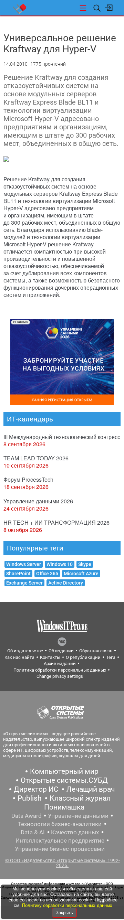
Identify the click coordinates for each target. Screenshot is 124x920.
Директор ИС (36, 789)
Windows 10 (59, 564)
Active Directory (65, 583)
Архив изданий (60, 663)
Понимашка (64, 807)
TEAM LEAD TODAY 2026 (36, 458)
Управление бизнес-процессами (60, 848)
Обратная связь (95, 650)
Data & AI (33, 832)
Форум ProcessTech (28, 479)
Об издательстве (25, 650)
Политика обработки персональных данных (59, 670)
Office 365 (47, 573)
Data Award (26, 815)
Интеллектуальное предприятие (60, 840)
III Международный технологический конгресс (61, 437)
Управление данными (78, 815)
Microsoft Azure (81, 573)
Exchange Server (24, 583)
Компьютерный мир (64, 771)
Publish (30, 798)
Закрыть (64, 912)
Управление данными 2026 (38, 501)
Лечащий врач (90, 789)
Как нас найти (19, 657)
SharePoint (18, 573)
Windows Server (23, 564)
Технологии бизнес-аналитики (60, 824)
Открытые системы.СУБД (64, 780)
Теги (110, 657)
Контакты (50, 657)
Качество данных (75, 832)
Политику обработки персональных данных (67, 905)
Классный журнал (80, 798)
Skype (84, 564)
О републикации (83, 657)
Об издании (61, 650)
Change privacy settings (60, 676)
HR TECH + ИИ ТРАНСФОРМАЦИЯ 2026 (56, 522)
